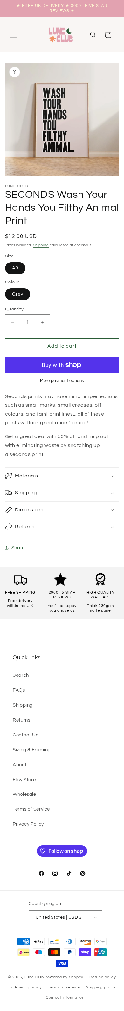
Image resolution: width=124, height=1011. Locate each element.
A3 (15, 268)
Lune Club (34, 977)
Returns (21, 720)
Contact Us (25, 735)
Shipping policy (100, 987)
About (19, 764)
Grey (17, 294)
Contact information (65, 997)
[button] (13, 35)
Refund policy (102, 977)
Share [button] (18, 547)
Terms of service (64, 987)
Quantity (14, 309)
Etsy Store (24, 779)
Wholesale (24, 794)
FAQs (19, 690)
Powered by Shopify (64, 977)
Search (21, 675)
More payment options (62, 381)
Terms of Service (31, 809)
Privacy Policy (28, 824)
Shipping (41, 245)
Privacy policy (28, 987)
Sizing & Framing (32, 750)
